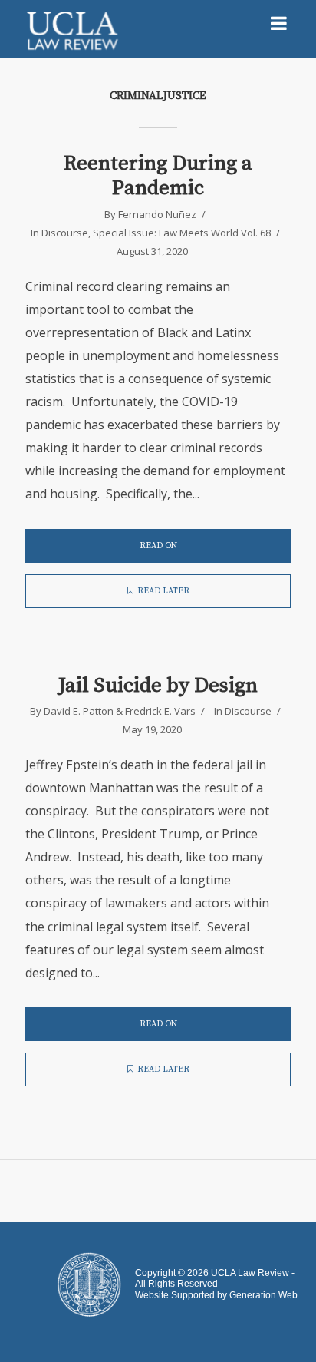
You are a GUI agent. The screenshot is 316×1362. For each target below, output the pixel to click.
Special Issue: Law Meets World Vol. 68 (182, 233)
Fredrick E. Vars (160, 711)
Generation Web (263, 1295)
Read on (158, 546)
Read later (163, 591)
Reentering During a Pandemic (158, 176)
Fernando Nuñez (157, 214)
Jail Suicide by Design (158, 685)
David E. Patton (79, 711)
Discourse (64, 233)
